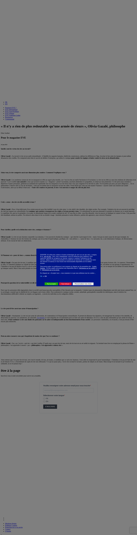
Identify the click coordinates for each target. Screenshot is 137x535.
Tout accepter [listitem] (51, 284)
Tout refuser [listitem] (65, 284)
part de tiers (47, 256)
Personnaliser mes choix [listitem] (83, 284)
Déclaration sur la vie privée (51, 270)
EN (46, 276)
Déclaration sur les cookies (87, 268)
